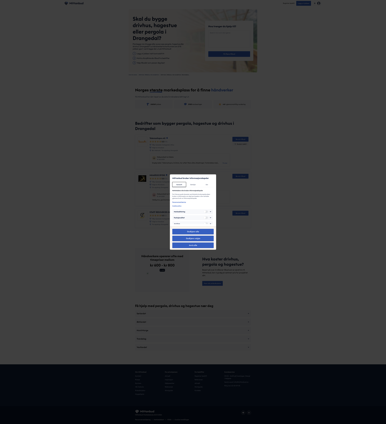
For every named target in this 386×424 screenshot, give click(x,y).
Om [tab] (207, 185)
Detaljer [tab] (193, 185)
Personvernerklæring (179, 202)
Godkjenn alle (193, 231)
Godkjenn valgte (193, 238)
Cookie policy (176, 206)
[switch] (206, 211)
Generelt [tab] (179, 185)
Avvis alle (193, 245)
